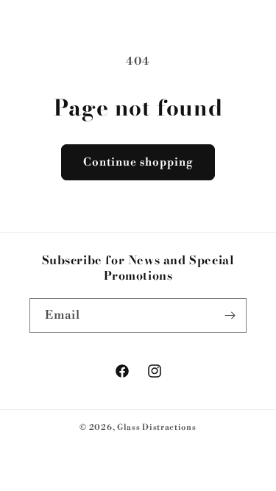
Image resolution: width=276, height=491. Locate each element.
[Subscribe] (229, 315)
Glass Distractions (157, 428)
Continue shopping (138, 162)
